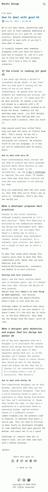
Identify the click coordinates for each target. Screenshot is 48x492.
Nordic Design (10, 3)
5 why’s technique (35, 172)
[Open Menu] (44, 4)
